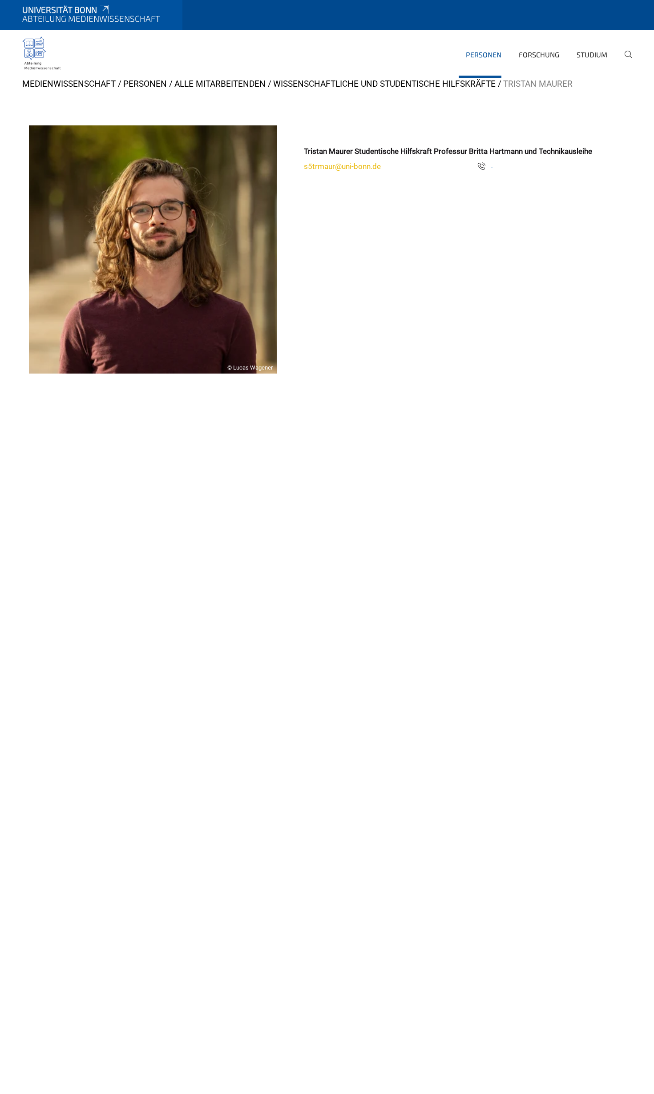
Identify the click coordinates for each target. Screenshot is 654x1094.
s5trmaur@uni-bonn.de (342, 166)
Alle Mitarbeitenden (220, 84)
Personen (483, 54)
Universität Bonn (59, 9)
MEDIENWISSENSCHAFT (69, 84)
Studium (592, 54)
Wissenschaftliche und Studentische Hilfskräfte (384, 84)
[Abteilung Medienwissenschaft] (41, 53)
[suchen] (625, 60)
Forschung (539, 54)
